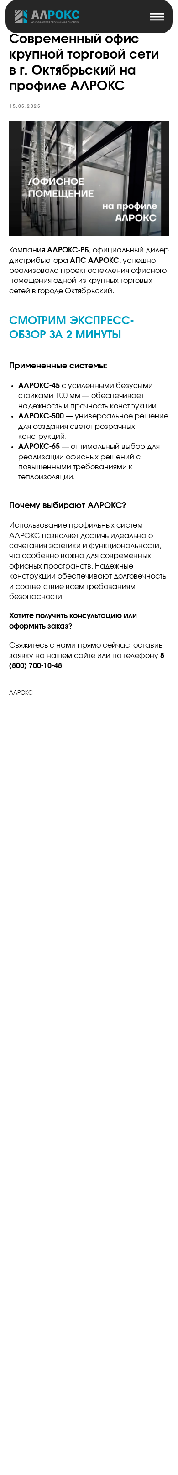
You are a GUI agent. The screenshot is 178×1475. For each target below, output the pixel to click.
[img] (47, 16)
